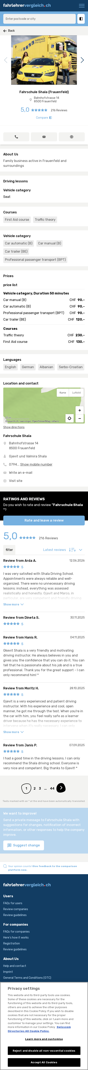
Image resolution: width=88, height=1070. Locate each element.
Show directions (14, 427)
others (55, 421)
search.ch (12, 421)
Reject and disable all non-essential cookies (44, 1050)
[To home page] (28, 5)
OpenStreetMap (41, 421)
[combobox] (39, 19)
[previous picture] (6, 60)
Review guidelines (15, 915)
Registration (11, 943)
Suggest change (26, 845)
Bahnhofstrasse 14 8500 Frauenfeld (46, 99)
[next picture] (82, 60)
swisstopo (25, 421)
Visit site (15, 481)
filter (9, 550)
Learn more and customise (44, 1039)
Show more (11, 604)
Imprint (8, 972)
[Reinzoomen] (80, 410)
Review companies (15, 909)
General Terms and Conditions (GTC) (27, 978)
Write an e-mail (20, 473)
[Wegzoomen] (80, 418)
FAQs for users (12, 903)
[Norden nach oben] (80, 403)
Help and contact (14, 966)
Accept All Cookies (44, 1062)
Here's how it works (16, 937)
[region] (44, 406)
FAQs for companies (16, 931)
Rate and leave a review (44, 520)
